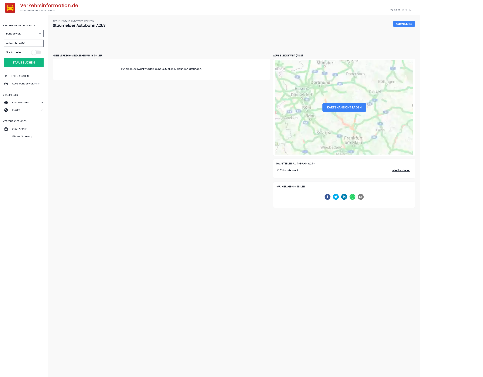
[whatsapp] (352, 197)
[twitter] (336, 197)
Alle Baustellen (401, 170)
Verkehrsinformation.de (49, 5)
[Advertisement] (234, 41)
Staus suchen (24, 62)
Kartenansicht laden (344, 107)
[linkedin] (344, 197)
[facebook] (328, 197)
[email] (361, 197)
